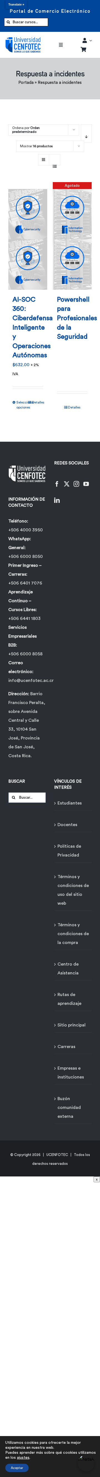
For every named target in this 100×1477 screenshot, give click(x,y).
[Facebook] (57, 480)
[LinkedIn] (57, 497)
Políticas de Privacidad (69, 850)
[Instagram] (76, 480)
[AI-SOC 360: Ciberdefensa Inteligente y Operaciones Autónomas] (27, 236)
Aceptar (17, 1468)
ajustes (23, 1458)
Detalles (37, 402)
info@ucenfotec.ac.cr (31, 680)
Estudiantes (70, 803)
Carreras (66, 1046)
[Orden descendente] (86, 133)
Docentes (67, 824)
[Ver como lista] (54, 163)
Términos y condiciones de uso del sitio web (73, 890)
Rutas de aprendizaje (69, 999)
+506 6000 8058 (25, 654)
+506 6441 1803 (24, 618)
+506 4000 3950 (25, 530)
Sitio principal (72, 1025)
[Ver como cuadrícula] (43, 157)
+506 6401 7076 (25, 583)
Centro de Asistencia (68, 968)
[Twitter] (66, 480)
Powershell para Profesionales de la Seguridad (77, 318)
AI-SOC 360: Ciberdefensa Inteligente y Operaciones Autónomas (32, 327)
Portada (26, 83)
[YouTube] (86, 480)
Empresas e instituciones (71, 1072)
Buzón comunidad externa (69, 1107)
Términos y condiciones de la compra (73, 934)
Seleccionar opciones (22, 405)
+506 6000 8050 (25, 556)
